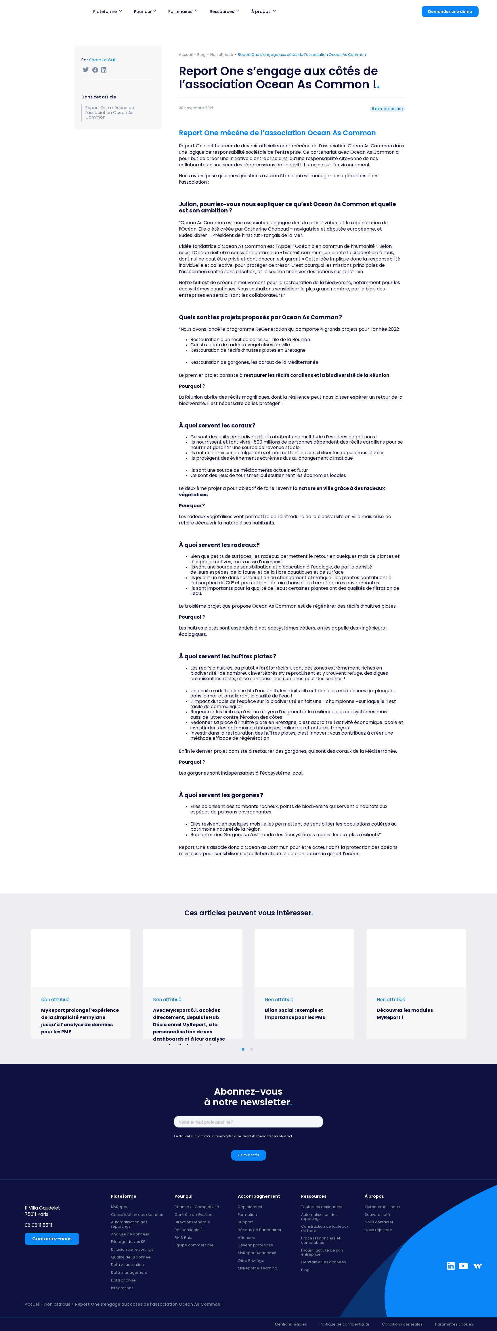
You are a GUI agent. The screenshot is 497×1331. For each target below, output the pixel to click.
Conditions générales (402, 1324)
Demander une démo (450, 11)
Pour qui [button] (142, 11)
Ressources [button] (222, 11)
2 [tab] (253, 1049)
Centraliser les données (323, 1262)
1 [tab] (262, 1049)
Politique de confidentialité (344, 1324)
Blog (201, 54)
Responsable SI (189, 1230)
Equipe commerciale (194, 1245)
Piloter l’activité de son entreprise (322, 1252)
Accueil (186, 54)
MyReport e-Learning (257, 1268)
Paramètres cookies (454, 1324)
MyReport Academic (257, 1253)
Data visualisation (127, 1265)
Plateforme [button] (105, 11)
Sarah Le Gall (102, 60)
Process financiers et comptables (320, 1240)
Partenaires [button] (180, 11)
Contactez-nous (52, 1238)
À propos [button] (261, 11)
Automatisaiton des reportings (319, 1217)
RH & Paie (183, 1238)
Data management (129, 1273)
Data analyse (123, 1280)
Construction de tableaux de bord (324, 1228)
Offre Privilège (251, 1261)
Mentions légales (291, 1324)
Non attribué (221, 54)
